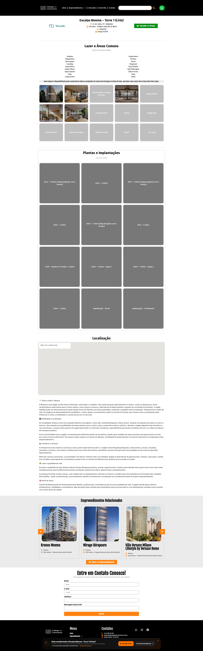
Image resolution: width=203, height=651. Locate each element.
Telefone (67, 597)
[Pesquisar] (154, 8)
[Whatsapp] (136, 630)
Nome (66, 581)
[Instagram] (142, 630)
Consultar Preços (126, 643)
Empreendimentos (76, 8)
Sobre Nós (102, 8)
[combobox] (135, 8)
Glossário (92, 8)
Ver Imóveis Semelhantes (144, 643)
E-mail (66, 589)
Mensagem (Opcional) (73, 605)
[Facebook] (148, 630)
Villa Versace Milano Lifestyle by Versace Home (100, 547)
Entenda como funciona (86, 645)
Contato (112, 8)
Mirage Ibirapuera (52, 545)
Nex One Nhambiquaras (141, 545)
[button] (162, 531)
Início (64, 8)
